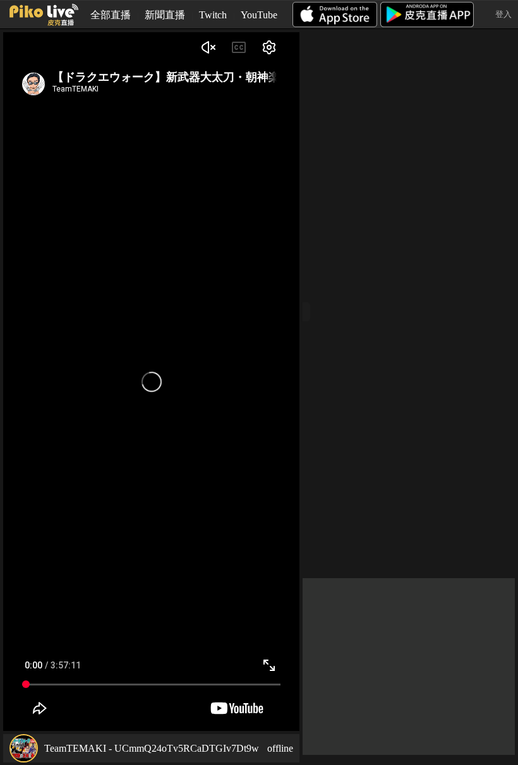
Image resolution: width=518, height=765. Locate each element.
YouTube (259, 14)
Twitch (213, 14)
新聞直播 (165, 14)
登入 (503, 14)
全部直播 (110, 14)
